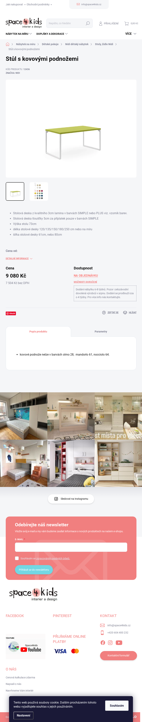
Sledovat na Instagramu (74, 498)
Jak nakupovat (14, 4)
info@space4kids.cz (119, 625)
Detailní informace (17, 258)
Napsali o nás (13, 683)
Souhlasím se (45, 558)
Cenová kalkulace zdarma (20, 677)
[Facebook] (103, 642)
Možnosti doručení (85, 282)
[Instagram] (110, 642)
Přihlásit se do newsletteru (34, 569)
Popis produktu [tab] (38, 331)
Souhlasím (117, 705)
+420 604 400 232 (117, 632)
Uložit (12, 313)
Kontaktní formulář (118, 655)
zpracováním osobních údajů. (53, 558)
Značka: (13, 73)
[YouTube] (119, 642)
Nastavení (23, 715)
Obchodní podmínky (38, 4)
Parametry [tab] (101, 331)
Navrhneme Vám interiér (19, 690)
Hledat (88, 23)
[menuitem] (19, 33)
